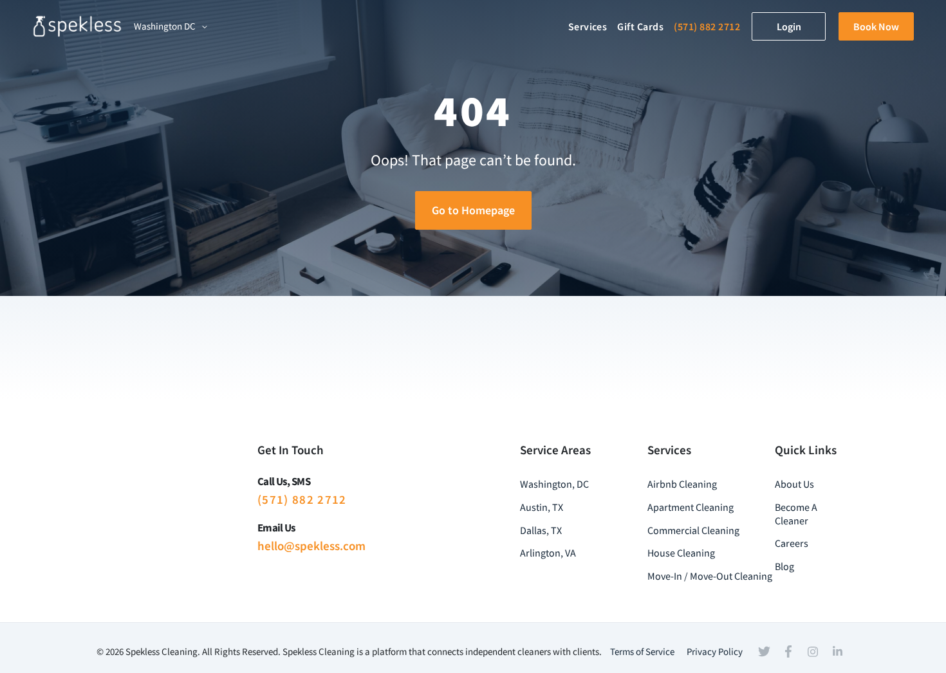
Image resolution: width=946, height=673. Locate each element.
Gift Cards (640, 26)
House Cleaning (681, 552)
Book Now (876, 26)
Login (789, 26)
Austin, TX (541, 507)
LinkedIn (837, 651)
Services (587, 26)
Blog (784, 566)
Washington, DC (554, 483)
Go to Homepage (473, 210)
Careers (791, 543)
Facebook (788, 651)
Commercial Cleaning (693, 530)
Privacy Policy (715, 651)
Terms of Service (642, 651)
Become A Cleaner (796, 514)
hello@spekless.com (311, 545)
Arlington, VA (548, 552)
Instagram (812, 651)
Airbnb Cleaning (682, 483)
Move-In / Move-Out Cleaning (709, 575)
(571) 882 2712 (707, 26)
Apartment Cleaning (690, 507)
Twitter (764, 651)
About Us (794, 483)
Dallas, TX (541, 530)
